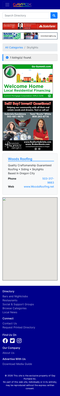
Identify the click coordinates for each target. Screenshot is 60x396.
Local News (9, 312)
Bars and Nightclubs (15, 296)
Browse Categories (14, 308)
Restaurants (9, 300)
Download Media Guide (17, 364)
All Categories (14, 47)
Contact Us (9, 323)
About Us (8, 352)
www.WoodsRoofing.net (39, 186)
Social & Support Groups (18, 304)
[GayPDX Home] (23, 4)
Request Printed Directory (18, 327)
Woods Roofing (20, 159)
